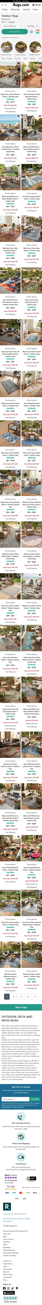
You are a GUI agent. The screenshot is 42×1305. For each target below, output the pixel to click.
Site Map (6, 1242)
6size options (10, 603)
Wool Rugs (26, 9)
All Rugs (4, 9)
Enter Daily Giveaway (10, 1253)
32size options (10, 348)
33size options (10, 551)
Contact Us (7, 1261)
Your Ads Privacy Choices (13, 1218)
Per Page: (31, 26)
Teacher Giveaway (9, 1255)
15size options (10, 400)
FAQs (5, 1266)
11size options (10, 245)
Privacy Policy (6, 1107)
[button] (39, 48)
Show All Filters (14, 32)
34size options (31, 971)
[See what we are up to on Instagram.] (8, 1288)
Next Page (21, 1007)
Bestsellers (7, 1247)
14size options (10, 864)
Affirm (5, 1245)
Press (5, 1280)
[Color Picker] (37, 31)
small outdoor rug (22, 1051)
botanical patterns (8, 1044)
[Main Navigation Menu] (3, 5)
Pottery (35, 9)
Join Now (35, 1099)
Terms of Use (8, 1214)
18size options (32, 603)
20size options (10, 193)
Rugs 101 (6, 1272)
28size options (31, 245)
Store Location (8, 1239)
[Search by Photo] (31, 31)
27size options (32, 193)
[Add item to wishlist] (18, 63)
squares (32, 58)
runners (17, 58)
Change (11, 22)
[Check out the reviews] (10, 1299)
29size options (31, 297)
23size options (31, 348)
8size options (10, 450)
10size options (10, 144)
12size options (10, 91)
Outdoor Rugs (15, 9)
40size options (10, 499)
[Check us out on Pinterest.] (17, 1288)
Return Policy (8, 1274)
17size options (32, 499)
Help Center (7, 1269)
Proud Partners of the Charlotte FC (15, 1231)
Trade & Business (9, 1250)
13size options (10, 761)
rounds (9, 58)
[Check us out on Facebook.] (4, 1288)
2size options (32, 91)
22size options (32, 706)
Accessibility (7, 1277)
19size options (10, 297)
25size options (31, 654)
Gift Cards (7, 1234)
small (25, 58)
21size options (32, 144)
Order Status (7, 1264)
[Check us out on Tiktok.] (12, 1288)
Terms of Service (18, 1107)
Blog (4, 1236)
